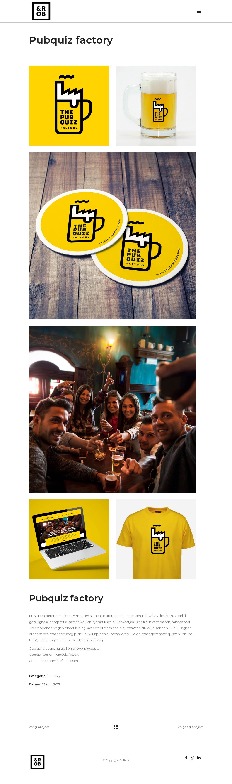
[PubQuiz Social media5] (156, 106)
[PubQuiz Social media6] (156, 539)
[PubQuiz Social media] (69, 106)
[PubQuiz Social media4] (69, 539)
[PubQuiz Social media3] (112, 409)
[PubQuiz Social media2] (112, 235)
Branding (54, 676)
